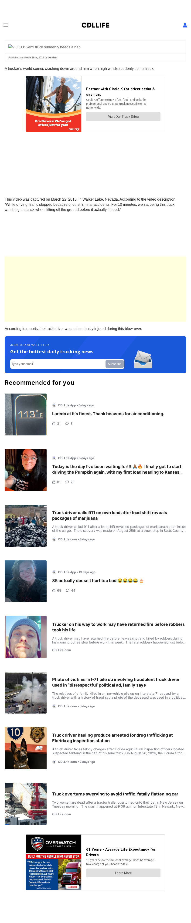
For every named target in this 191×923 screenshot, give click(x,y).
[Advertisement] (95, 289)
